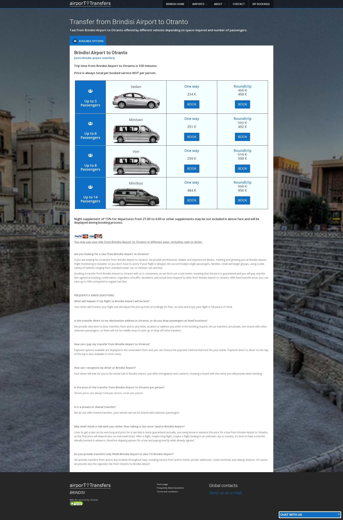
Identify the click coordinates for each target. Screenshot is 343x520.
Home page (162, 484)
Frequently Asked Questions (170, 487)
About (218, 4)
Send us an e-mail (225, 492)
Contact (239, 4)
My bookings (261, 4)
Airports (198, 4)
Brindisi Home (175, 4)
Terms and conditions (167, 491)
